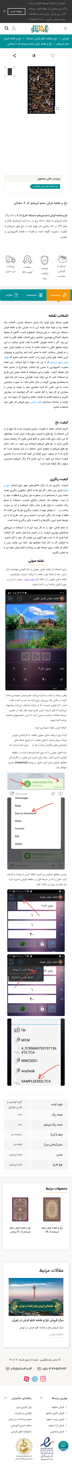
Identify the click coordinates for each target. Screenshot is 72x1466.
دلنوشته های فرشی (21, 1431)
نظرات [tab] (9, 295)
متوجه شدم (16, 11)
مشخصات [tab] (31, 295)
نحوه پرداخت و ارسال (19, 1419)
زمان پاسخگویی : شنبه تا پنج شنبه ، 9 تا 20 (33, 1360)
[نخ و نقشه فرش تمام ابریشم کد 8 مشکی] (57, 109)
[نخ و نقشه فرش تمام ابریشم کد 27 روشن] (20, 1209)
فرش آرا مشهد (56, 1425)
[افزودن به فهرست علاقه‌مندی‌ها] (52, 56)
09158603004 (21, 1369)
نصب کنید (29, 579)
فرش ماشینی (57, 1431)
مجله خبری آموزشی (21, 1425)
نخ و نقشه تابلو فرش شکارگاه (46, 186)
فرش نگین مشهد (55, 1413)
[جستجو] (6, 28)
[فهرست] (65, 28)
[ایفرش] (39, 28)
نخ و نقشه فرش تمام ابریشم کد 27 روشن (20, 1229)
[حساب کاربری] (13, 28)
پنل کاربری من (23, 1407)
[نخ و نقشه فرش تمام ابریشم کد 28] (52, 1209)
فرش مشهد (57, 1407)
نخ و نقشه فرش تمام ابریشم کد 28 (51, 1229)
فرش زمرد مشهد (55, 1419)
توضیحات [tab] (55, 295)
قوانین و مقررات (22, 1413)
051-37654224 (54, 1369)
